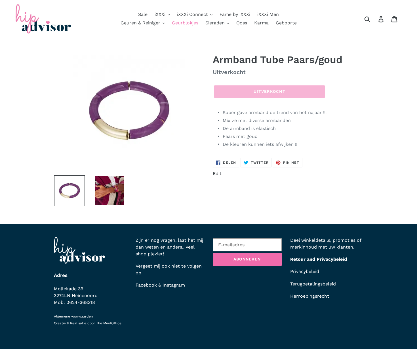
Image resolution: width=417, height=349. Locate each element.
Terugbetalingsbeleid (313, 284)
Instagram (174, 285)
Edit (217, 173)
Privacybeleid (304, 271)
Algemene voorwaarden (73, 316)
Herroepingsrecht (309, 296)
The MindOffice (108, 323)
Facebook (146, 285)
